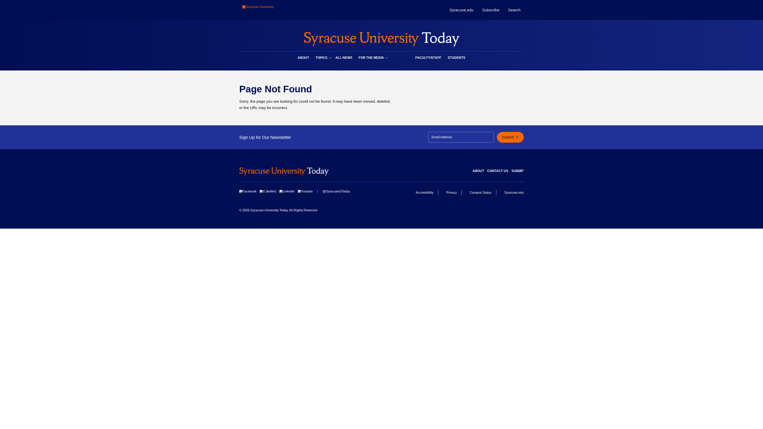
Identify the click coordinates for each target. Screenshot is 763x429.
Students (456, 57)
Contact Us (497, 171)
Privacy (451, 192)
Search (514, 10)
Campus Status (480, 192)
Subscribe (491, 10)
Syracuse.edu (461, 10)
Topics (321, 57)
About (303, 57)
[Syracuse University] (267, 10)
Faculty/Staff (428, 57)
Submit (508, 137)
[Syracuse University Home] (381, 38)
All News (343, 57)
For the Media (371, 57)
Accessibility (424, 192)
